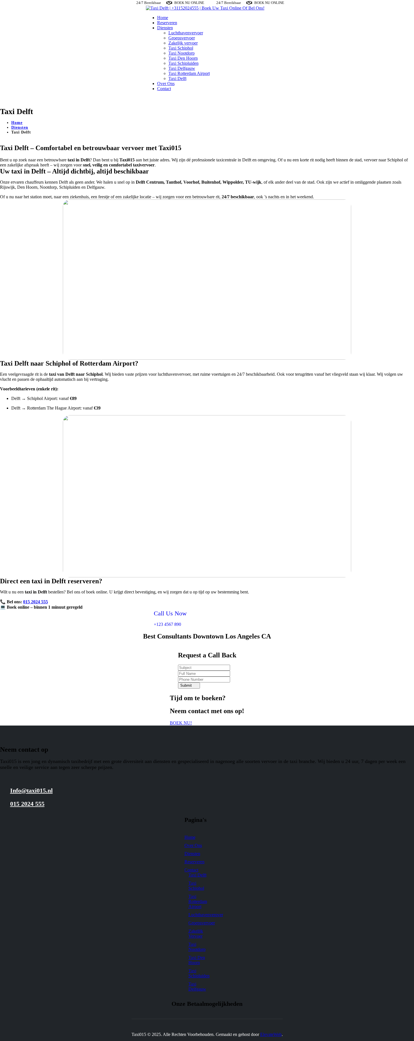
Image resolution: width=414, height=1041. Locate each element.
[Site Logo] (205, 8)
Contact (164, 88)
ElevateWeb (271, 1034)
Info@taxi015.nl (31, 790)
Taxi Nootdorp (181, 53)
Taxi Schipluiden (183, 63)
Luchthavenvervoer (185, 32)
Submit (186, 685)
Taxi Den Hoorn (183, 58)
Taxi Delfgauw (181, 68)
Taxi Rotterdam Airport (189, 73)
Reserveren (167, 22)
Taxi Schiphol (180, 48)
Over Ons (166, 83)
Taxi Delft (177, 78)
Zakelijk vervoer (183, 43)
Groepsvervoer (181, 37)
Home (162, 17)
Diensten (165, 27)
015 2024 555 (35, 601)
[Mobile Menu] (149, 98)
